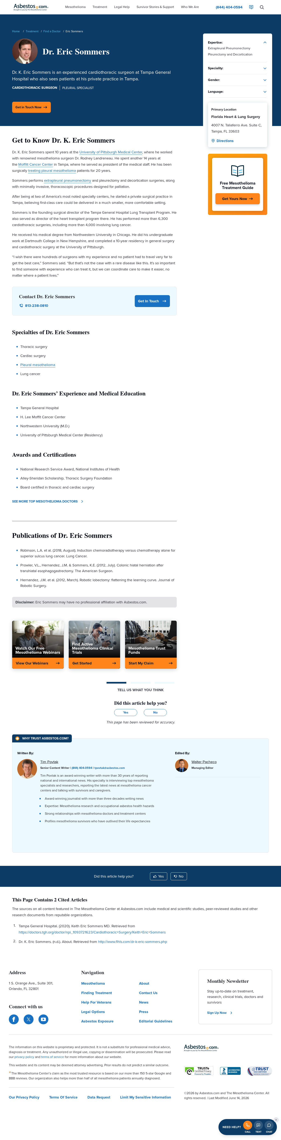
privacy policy (24, 1057)
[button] (75, 7)
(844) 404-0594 (82, 768)
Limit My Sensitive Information (145, 1097)
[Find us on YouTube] (43, 1019)
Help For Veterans (96, 1002)
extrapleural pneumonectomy (67, 180)
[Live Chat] (251, 7)
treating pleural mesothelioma (52, 170)
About (144, 983)
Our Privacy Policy (24, 1097)
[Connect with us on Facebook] (13, 1019)
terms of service (52, 1057)
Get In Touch (148, 301)
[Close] (276, 1119)
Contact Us (148, 993)
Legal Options (93, 1011)
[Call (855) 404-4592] (247, 1125)
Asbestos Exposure (97, 1021)
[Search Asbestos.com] (262, 7)
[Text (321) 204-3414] (258, 1125)
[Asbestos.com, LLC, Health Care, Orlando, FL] (230, 1071)
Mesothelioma (93, 983)
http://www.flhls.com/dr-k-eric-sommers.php (132, 941)
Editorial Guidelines (155, 1021)
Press (143, 1011)
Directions (225, 140)
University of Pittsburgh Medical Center (110, 152)
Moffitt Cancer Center (35, 164)
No (181, 876)
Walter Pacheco (204, 761)
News (144, 1002)
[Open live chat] (269, 1125)
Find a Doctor (52, 31)
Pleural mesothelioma (37, 364)
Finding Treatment (96, 993)
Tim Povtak (49, 761)
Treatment (32, 31)
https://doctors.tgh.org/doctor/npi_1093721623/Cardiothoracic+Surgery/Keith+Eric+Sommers (92, 932)
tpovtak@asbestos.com (109, 768)
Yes (161, 876)
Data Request (98, 1097)
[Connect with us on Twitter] (28, 1019)
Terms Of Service (63, 1097)
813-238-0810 (36, 305)
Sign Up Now (216, 1012)
